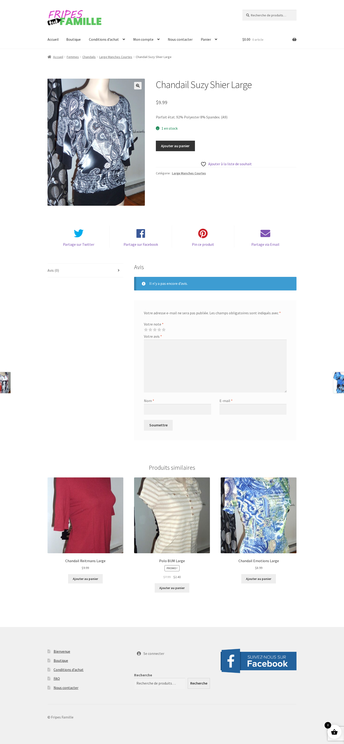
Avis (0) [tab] (53, 270)
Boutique (73, 39)
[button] (138, 85)
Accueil (53, 39)
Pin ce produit (203, 244)
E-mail (226, 400)
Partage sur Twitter (78, 244)
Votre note (154, 324)
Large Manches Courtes (115, 57)
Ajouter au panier (175, 145)
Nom (149, 400)
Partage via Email (265, 244)
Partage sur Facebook (141, 244)
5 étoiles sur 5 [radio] (163, 330)
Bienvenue (62, 651)
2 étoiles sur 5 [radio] (150, 330)
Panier (206, 39)
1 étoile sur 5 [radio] (146, 330)
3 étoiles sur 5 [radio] (155, 330)
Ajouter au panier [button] (85, 579)
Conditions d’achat (104, 39)
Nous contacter (180, 39)
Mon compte (143, 39)
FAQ (57, 678)
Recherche (143, 675)
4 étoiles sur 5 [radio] (159, 330)
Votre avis (153, 336)
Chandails (89, 57)
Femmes (73, 57)
